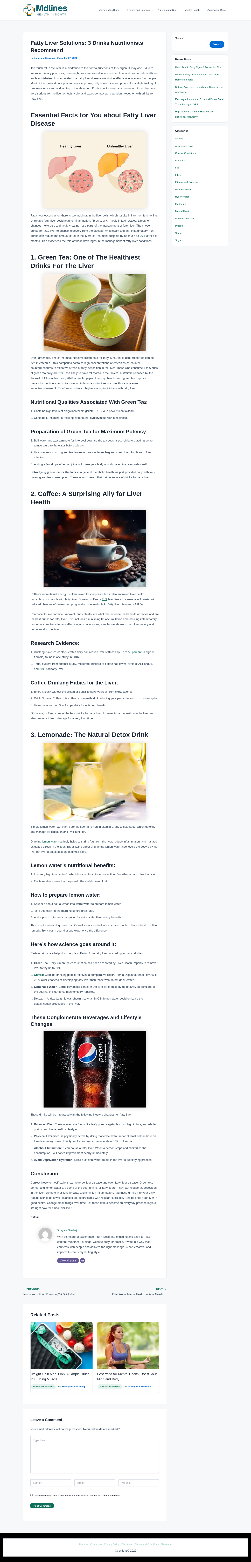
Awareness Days (216, 10)
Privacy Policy (111, 1544)
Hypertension (182, 196)
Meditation (180, 204)
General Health (183, 189)
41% (104, 599)
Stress (178, 233)
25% (61, 373)
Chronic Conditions (109, 10)
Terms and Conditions (147, 1544)
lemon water (50, 841)
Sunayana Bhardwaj (67, 1230)
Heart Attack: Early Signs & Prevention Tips (198, 67)
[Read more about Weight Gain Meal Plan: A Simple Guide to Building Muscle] (62, 1345)
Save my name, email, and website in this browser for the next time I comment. (77, 1495)
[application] (120, 10)
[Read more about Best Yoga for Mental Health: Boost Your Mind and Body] (128, 1345)
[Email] (82, 1260)
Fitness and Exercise (138, 10)
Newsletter (166, 1544)
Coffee (38, 974)
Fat (177, 167)
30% (142, 235)
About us (83, 1544)
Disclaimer (127, 1544)
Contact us (96, 1544)
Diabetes (180, 160)
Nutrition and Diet (167, 10)
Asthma (179, 138)
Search (179, 38)
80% (42, 669)
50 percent (135, 652)
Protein (179, 226)
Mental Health (192, 10)
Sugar (178, 240)
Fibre (178, 175)
